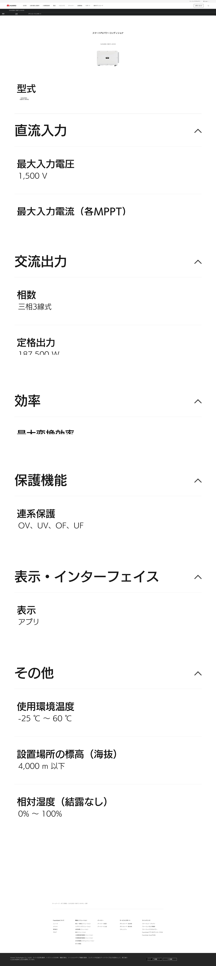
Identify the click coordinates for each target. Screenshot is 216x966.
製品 (54, 5)
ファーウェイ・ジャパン (148, 924)
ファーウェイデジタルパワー (194, 1)
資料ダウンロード (98, 5)
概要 (3, 14)
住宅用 (24, 5)
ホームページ (55, 903)
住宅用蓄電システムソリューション (84, 941)
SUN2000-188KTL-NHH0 (75, 903)
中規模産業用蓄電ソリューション (84, 938)
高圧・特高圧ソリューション (83, 924)
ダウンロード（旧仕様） (126, 924)
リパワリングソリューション (83, 926)
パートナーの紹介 (102, 924)
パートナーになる (102, 926)
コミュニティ (123, 929)
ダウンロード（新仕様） (126, 926)
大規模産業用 (46, 5)
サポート (88, 5)
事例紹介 (55, 929)
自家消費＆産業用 (34, 5)
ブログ (55, 932)
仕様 (16, 14)
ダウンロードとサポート (34, 14)
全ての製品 (64, 903)
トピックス (62, 5)
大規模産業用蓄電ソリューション (84, 935)
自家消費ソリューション (81, 929)
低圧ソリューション (80, 932)
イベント (55, 926)
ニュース (55, 924)
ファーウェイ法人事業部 (148, 926)
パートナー (71, 5)
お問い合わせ (198, 6)
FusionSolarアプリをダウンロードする (152, 932)
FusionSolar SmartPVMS (149, 935)
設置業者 (79, 5)
